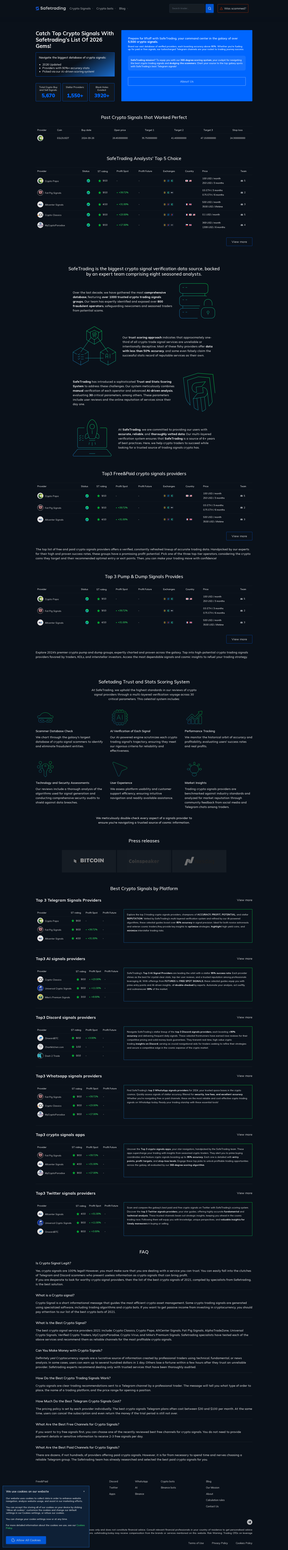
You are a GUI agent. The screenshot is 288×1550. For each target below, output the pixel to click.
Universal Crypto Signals (58, 988)
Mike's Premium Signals (57, 997)
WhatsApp (141, 1481)
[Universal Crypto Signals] (40, 988)
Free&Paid (42, 1481)
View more (239, 242)
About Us (187, 81)
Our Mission (212, 1487)
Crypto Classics (53, 215)
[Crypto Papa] (45, 138)
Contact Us (212, 1506)
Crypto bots (104, 8)
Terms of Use (196, 1543)
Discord (113, 1481)
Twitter (113, 1487)
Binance (139, 1493)
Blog (122, 8)
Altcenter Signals (54, 204)
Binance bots (168, 1487)
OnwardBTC (51, 1038)
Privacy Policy (220, 1543)
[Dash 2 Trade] (40, 1056)
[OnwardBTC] (40, 1038)
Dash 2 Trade (52, 1055)
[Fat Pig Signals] (40, 193)
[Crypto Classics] (40, 215)
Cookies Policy (244, 1543)
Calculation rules (215, 1500)
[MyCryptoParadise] (40, 225)
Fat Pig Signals (53, 192)
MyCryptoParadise (55, 225)
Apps (112, 1493)
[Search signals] (210, 8)
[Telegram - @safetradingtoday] (249, 1522)
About (209, 1493)
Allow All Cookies (28, 1540)
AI (136, 1487)
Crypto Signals (80, 8)
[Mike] (40, 997)
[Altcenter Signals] (40, 204)
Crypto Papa (52, 181)
